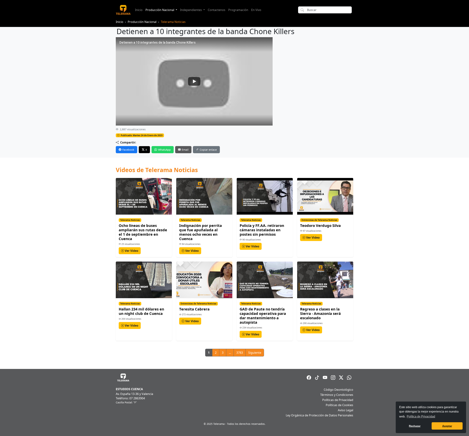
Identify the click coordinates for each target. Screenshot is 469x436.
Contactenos (216, 10)
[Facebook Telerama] (309, 377)
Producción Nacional (142, 22)
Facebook (128, 149)
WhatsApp (164, 149)
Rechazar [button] (414, 425)
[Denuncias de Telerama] (349, 377)
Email (185, 149)
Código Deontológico (338, 390)
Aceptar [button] (447, 425)
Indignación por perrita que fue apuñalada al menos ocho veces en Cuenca (200, 232)
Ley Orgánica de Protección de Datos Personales (319, 415)
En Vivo (256, 10)
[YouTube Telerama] (325, 377)
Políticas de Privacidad (337, 400)
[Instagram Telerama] (333, 377)
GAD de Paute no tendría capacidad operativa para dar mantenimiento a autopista (263, 316)
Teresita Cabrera (194, 309)
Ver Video (131, 251)
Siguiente (254, 353)
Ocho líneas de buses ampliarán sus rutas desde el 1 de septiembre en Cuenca (143, 232)
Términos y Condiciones (336, 395)
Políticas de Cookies (339, 405)
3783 (239, 353)
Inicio (139, 10)
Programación (238, 10)
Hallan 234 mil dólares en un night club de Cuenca (141, 311)
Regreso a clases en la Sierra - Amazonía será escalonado (320, 313)
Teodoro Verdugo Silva (320, 225)
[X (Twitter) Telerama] (341, 377)
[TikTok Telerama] (317, 377)
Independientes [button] (191, 10)
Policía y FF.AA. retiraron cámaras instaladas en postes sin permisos (262, 230)
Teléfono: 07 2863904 (130, 398)
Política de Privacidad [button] (421, 416)
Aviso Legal (345, 410)
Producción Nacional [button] (160, 10)
